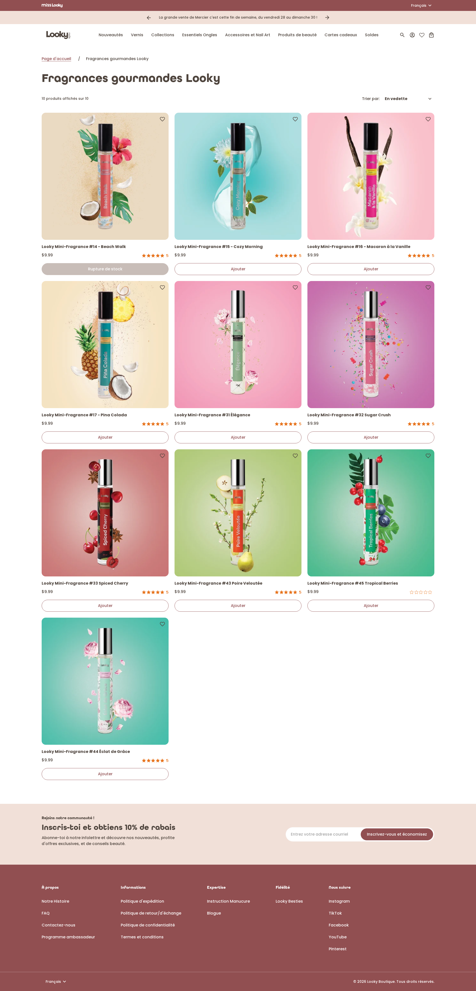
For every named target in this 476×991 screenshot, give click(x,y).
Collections (162, 35)
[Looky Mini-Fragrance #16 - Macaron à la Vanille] (370, 176)
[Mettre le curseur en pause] (334, 18)
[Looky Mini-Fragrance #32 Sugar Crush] (370, 344)
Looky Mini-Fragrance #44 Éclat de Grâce (86, 751)
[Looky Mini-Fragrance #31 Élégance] (238, 344)
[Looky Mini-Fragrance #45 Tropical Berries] (370, 512)
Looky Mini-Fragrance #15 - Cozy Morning (219, 246)
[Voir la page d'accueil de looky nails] (60, 35)
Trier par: (371, 99)
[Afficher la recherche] (402, 35)
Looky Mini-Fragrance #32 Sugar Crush (349, 415)
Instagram (339, 901)
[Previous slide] (149, 18)
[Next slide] (327, 18)
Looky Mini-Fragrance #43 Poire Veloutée (218, 583)
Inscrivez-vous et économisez (397, 834)
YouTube (338, 937)
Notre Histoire (55, 901)
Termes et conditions (142, 937)
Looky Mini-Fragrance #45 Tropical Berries (352, 583)
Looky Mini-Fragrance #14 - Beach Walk (84, 246)
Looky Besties (289, 901)
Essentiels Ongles (199, 35)
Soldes (372, 35)
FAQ (46, 913)
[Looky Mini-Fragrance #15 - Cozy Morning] (238, 176)
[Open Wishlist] (421, 35)
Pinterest (338, 949)
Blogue (214, 913)
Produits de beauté (297, 35)
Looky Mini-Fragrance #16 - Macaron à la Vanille (358, 246)
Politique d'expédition (142, 901)
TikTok (335, 913)
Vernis (137, 35)
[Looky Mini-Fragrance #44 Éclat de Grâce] (105, 681)
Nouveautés (111, 35)
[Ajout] (162, 119)
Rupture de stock (105, 269)
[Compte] (412, 35)
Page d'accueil (56, 59)
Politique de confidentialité (148, 925)
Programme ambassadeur (68, 937)
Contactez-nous (58, 925)
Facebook (339, 925)
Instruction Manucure (228, 901)
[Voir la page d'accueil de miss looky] (52, 5)
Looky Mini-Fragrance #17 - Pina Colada (84, 415)
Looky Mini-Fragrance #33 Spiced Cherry (85, 583)
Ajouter (238, 269)
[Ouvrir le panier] (431, 35)
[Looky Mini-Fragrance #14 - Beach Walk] (105, 176)
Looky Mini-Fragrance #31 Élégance (212, 415)
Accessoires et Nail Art (247, 35)
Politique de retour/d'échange (151, 913)
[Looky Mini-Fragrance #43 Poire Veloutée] (238, 512)
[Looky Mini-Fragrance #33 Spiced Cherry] (105, 512)
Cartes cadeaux (341, 35)
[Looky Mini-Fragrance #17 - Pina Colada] (105, 344)
